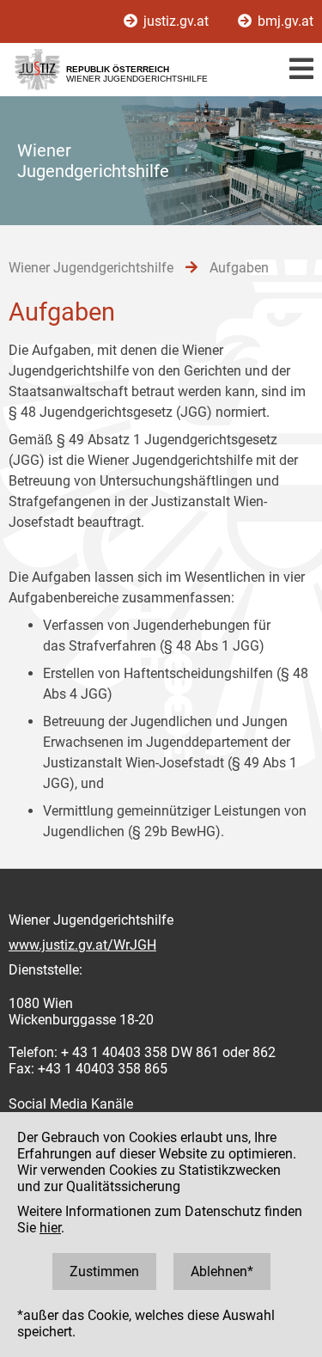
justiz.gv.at (176, 21)
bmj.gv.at (283, 21)
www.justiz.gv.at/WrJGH (82, 945)
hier (50, 1227)
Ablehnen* (222, 1271)
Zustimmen (104, 1271)
